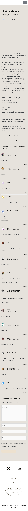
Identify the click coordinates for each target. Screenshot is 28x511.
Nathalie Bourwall (12, 352)
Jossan (9, 196)
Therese (9, 309)
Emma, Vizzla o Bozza (12, 210)
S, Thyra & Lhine (11, 368)
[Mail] (19, 468)
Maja (8, 382)
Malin (8, 272)
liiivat (8, 182)
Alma (8, 228)
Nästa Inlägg (14, 140)
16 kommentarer (6, 14)
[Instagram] (8, 468)
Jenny (8, 153)
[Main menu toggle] (25, 2)
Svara (25, 164)
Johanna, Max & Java (12, 324)
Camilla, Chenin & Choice (13, 290)
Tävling (14, 14)
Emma (8, 338)
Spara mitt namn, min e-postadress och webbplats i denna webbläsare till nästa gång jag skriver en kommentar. (13, 445)
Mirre (8, 242)
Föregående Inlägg (14, 135)
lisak (8, 258)
